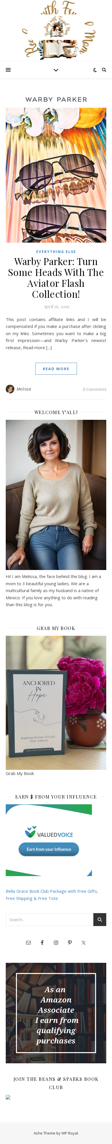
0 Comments (94, 389)
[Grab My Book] (56, 703)
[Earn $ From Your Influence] (56, 840)
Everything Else (56, 251)
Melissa (24, 389)
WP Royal (69, 1133)
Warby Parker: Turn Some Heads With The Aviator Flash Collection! (56, 277)
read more (56, 368)
